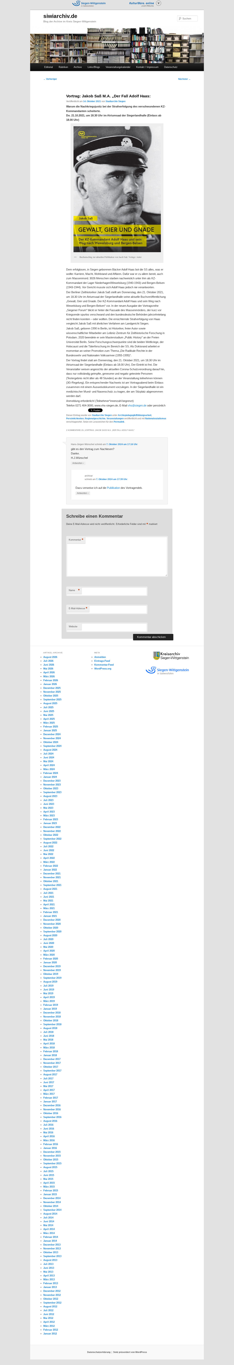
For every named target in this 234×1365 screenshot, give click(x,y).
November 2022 (52, 831)
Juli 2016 (48, 1124)
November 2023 (52, 784)
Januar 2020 (50, 962)
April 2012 (49, 1322)
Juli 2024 (48, 753)
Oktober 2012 (50, 1298)
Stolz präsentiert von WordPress (130, 1352)
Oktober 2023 (50, 788)
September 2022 (52, 838)
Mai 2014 (48, 1225)
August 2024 (50, 749)
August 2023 (50, 796)
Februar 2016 (50, 1144)
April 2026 (49, 672)
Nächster (184, 79)
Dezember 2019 (52, 966)
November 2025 (52, 691)
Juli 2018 (48, 1032)
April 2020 (49, 950)
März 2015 (49, 1186)
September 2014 (52, 1210)
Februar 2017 (50, 1097)
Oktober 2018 (50, 1020)
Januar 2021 (50, 916)
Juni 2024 (48, 757)
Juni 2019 (48, 989)
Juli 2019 (48, 985)
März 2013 (49, 1279)
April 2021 (49, 904)
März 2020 (49, 954)
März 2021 (49, 908)
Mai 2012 (48, 1318)
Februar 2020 (50, 958)
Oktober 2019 (50, 974)
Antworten (78, 463)
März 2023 (49, 815)
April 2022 (49, 858)
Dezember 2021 (52, 873)
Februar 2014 (50, 1237)
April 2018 (49, 1043)
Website (73, 626)
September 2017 (52, 1070)
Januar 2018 (50, 1055)
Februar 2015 (50, 1190)
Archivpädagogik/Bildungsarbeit (134, 415)
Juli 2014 (48, 1217)
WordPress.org (102, 668)
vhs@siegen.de (137, 405)
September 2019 (52, 977)
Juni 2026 (48, 664)
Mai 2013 (48, 1271)
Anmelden (100, 657)
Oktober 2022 (50, 835)
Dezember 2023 (52, 780)
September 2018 (52, 1024)
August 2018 (50, 1028)
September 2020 (52, 931)
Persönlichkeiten (75, 418)
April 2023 (49, 811)
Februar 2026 (50, 680)
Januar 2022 (50, 869)
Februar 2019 (50, 1005)
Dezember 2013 (52, 1244)
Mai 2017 (48, 1086)
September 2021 (52, 885)
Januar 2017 (50, 1101)
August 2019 (50, 981)
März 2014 (49, 1233)
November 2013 (52, 1248)
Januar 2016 (50, 1148)
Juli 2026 (48, 661)
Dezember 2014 (52, 1198)
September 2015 (52, 1163)
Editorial (48, 67)
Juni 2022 (48, 850)
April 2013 (49, 1275)
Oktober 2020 (50, 927)
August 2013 (50, 1260)
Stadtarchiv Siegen (115, 101)
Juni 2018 (48, 1036)
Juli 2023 (48, 800)
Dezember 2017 (52, 1059)
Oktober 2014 (50, 1206)
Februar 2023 (50, 819)
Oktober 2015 (50, 1159)
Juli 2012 (48, 1310)
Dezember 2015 (52, 1152)
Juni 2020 (48, 943)
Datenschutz (171, 67)
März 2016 (49, 1140)
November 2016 (52, 1109)
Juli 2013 (48, 1264)
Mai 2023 (48, 807)
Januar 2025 (50, 730)
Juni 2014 (48, 1221)
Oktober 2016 (50, 1113)
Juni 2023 (48, 804)
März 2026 (49, 676)
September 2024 (52, 746)
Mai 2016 (48, 1132)
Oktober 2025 (50, 695)
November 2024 (52, 738)
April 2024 (49, 765)
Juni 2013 (48, 1268)
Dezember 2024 (52, 734)
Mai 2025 (48, 715)
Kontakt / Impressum (147, 67)
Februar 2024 (50, 773)
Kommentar (76, 539)
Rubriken (63, 67)
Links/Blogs (94, 67)
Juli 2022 (48, 846)
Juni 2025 (48, 711)
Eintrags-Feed (102, 661)
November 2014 (52, 1202)
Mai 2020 (48, 947)
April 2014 (49, 1229)
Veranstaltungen (115, 418)
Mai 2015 (48, 1179)
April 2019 (49, 997)
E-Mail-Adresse (78, 608)
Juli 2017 (48, 1078)
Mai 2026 (48, 668)
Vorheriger (50, 79)
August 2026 (50, 657)
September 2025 (52, 699)
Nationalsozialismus (155, 418)
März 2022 (49, 862)
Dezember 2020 (52, 919)
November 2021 (52, 877)
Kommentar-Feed (104, 664)
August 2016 (50, 1121)
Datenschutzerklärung (98, 1352)
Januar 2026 (50, 684)
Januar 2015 (50, 1194)
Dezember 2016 (52, 1105)
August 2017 (50, 1074)
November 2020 (52, 924)
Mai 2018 (48, 1039)
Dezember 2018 (52, 1012)
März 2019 (49, 1001)
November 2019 (52, 970)
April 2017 (49, 1090)
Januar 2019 (50, 1008)
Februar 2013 (50, 1283)
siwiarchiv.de (60, 16)
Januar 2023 (50, 823)
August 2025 (50, 703)
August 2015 (50, 1167)
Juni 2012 (48, 1314)
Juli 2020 (48, 939)
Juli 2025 (48, 707)
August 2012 (50, 1306)
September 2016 (52, 1117)
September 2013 (52, 1256)
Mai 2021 (48, 900)
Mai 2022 (48, 854)
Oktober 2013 (50, 1252)
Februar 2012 (50, 1329)
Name (74, 590)
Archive (78, 67)
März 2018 (49, 1047)
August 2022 (50, 842)
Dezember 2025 (52, 688)
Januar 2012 (50, 1333)
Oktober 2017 (50, 1066)
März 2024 (49, 769)
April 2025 (49, 719)
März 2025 (49, 722)
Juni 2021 (48, 896)
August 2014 (50, 1213)
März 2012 (49, 1326)
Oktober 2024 (50, 742)
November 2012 (52, 1295)
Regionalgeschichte (95, 418)
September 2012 (52, 1302)
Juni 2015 (48, 1175)
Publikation (113, 487)
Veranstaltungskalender (118, 67)
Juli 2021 (48, 893)
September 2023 (52, 792)
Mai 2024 (48, 761)
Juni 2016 (48, 1128)
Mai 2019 (48, 993)
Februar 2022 (50, 865)
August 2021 (50, 889)
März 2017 (49, 1094)
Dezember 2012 (52, 1291)
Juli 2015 (48, 1171)
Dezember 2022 (52, 827)
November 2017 (52, 1063)
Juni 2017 (48, 1082)
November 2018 (52, 1016)
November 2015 (52, 1155)
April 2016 (49, 1136)
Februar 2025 (50, 726)
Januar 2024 (50, 777)
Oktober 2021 (50, 881)
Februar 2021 (50, 912)
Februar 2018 (50, 1051)
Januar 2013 (50, 1287)
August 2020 (50, 935)
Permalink (119, 422)
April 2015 (49, 1182)
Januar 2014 (50, 1240)
